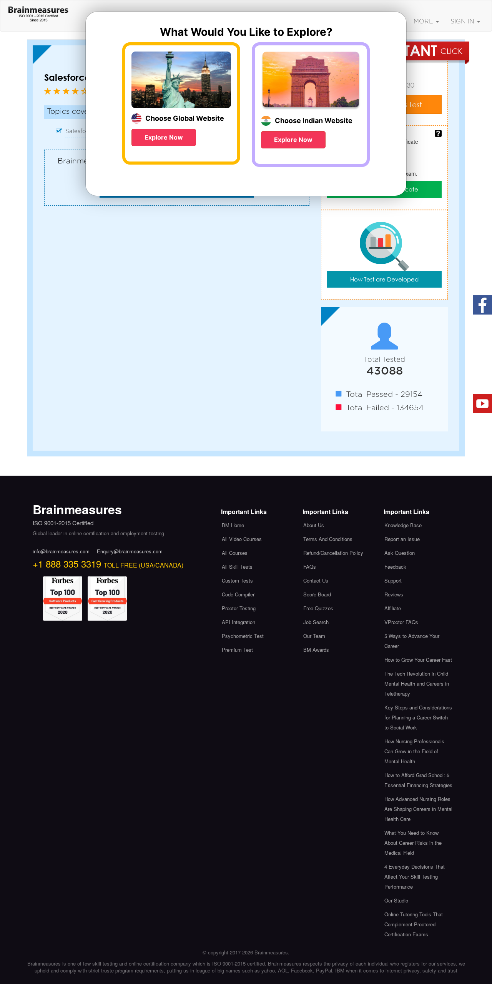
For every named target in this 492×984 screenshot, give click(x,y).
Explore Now (164, 137)
